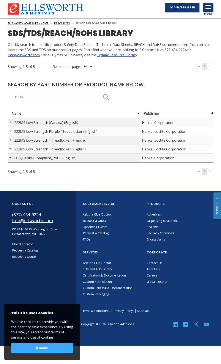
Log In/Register (182, 7)
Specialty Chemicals (160, 233)
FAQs (86, 239)
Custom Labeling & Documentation (108, 288)
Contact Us (154, 263)
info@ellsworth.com (24, 55)
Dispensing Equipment (162, 221)
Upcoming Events (95, 227)
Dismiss (42, 348)
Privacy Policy (123, 311)
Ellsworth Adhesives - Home (28, 23)
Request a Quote (95, 221)
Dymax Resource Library (117, 55)
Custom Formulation (97, 282)
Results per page (66, 66)
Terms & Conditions (95, 311)
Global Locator (157, 282)
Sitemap (143, 311)
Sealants (153, 227)
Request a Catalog (96, 233)
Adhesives (154, 214)
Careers (152, 275)
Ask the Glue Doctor (97, 214)
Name (16, 113)
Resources (62, 23)
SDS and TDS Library (97, 269)
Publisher (151, 113)
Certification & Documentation (104, 275)
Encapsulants (156, 239)
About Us (153, 269)
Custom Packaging (96, 294)
